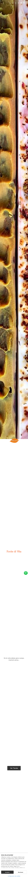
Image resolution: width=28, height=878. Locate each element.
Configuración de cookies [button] (14, 876)
